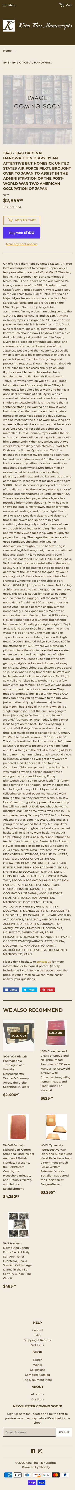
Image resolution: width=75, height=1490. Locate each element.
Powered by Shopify (36, 1467)
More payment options (22, 244)
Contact (37, 1330)
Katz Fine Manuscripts (41, 1462)
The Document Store (37, 1379)
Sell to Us (37, 1345)
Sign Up (64, 1432)
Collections (37, 1369)
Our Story (37, 1399)
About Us (37, 1394)
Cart (68, 5)
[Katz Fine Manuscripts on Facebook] (33, 1451)
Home (7, 50)
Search (37, 1359)
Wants (37, 1364)
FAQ (38, 1335)
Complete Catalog (37, 1374)
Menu (12, 5)
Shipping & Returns (37, 1340)
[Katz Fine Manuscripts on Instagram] (40, 1451)
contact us (44, 961)
